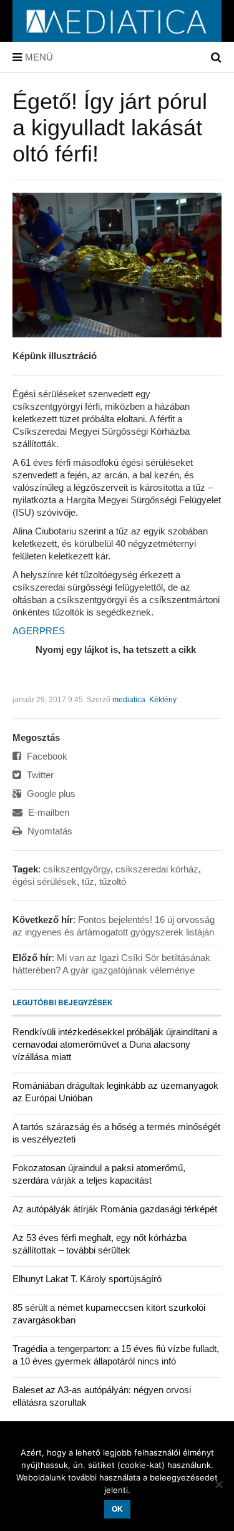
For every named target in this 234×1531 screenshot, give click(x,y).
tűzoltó (112, 881)
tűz (88, 881)
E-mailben (47, 812)
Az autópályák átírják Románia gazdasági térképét (114, 1209)
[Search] (216, 57)
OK (117, 1509)
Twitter (39, 775)
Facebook (45, 756)
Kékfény (163, 699)
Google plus (50, 793)
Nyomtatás (48, 831)
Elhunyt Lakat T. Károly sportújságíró (87, 1278)
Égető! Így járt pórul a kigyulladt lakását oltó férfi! (109, 128)
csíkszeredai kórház (156, 869)
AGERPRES (38, 630)
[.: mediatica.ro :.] (117, 37)
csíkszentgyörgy (76, 869)
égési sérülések (44, 881)
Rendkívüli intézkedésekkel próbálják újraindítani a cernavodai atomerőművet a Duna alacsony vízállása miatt (114, 1044)
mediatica (128, 699)
